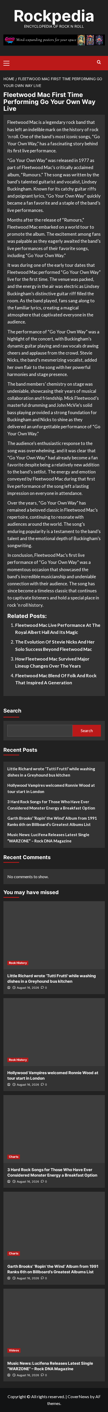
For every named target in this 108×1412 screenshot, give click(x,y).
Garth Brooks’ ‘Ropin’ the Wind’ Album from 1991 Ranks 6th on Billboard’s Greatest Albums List (52, 821)
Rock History (18, 963)
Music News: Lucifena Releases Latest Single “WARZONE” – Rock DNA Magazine (48, 837)
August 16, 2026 (28, 987)
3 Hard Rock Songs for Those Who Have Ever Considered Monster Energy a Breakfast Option (51, 804)
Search (12, 711)
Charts (13, 1157)
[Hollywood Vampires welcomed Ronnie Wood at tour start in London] (54, 1032)
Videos (14, 1350)
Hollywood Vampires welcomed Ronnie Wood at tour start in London (51, 788)
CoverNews (78, 1396)
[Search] (99, 62)
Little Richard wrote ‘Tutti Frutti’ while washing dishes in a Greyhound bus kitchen (51, 771)
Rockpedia (54, 15)
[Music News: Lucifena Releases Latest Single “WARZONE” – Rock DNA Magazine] (54, 1323)
